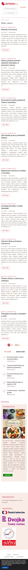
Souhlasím (5, 567)
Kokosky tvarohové (9, 30)
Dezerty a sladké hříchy (8, 27)
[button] (23, 7)
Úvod (8, 554)
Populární (7, 351)
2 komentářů (12, 140)
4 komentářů (12, 68)
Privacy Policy (9, 557)
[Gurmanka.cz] (10, 2)
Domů (2, 19)
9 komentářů (12, 176)
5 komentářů (12, 211)
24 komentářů (12, 246)
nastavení (9, 564)
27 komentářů (12, 319)
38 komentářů (12, 283)
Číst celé (5, 50)
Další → (17, 345)
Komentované (20, 351)
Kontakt (15, 554)
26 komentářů (12, 32)
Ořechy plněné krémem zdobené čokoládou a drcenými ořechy (10, 63)
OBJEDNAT (8, 475)
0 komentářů (12, 105)
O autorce (20, 557)
